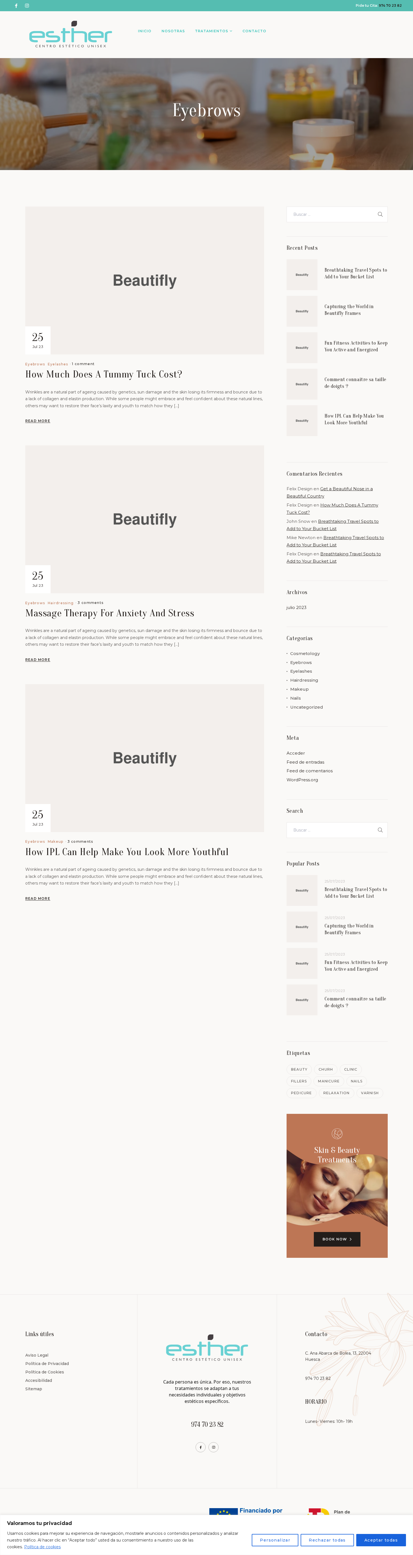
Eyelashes (58, 364)
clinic (350, 1069)
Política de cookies (42, 1546)
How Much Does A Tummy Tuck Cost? (103, 374)
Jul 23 (37, 340)
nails (356, 1081)
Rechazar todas (327, 1540)
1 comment (83, 364)
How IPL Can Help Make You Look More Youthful (126, 852)
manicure (329, 1081)
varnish (370, 1093)
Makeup (55, 842)
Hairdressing (61, 603)
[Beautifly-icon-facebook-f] (201, 1447)
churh (326, 1069)
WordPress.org (302, 779)
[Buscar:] (337, 214)
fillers (299, 1081)
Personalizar (275, 1540)
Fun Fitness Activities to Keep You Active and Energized (355, 346)
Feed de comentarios (310, 770)
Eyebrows (35, 364)
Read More (37, 421)
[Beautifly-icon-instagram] (213, 1447)
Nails (295, 698)
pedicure (301, 1093)
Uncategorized (306, 707)
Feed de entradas (305, 762)
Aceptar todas (381, 1540)
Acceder (296, 753)
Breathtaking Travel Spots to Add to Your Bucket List (355, 273)
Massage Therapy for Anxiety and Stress (109, 613)
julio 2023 (297, 607)
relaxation (336, 1093)
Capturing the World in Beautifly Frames (349, 310)
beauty (299, 1069)
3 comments (90, 603)
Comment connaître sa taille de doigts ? (355, 383)
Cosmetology (305, 653)
